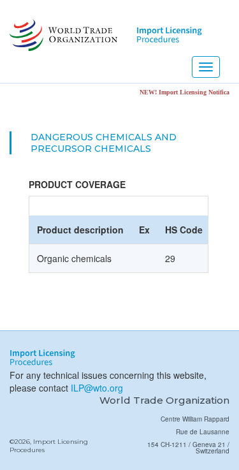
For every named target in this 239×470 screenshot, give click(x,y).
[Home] (62, 35)
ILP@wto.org (97, 387)
